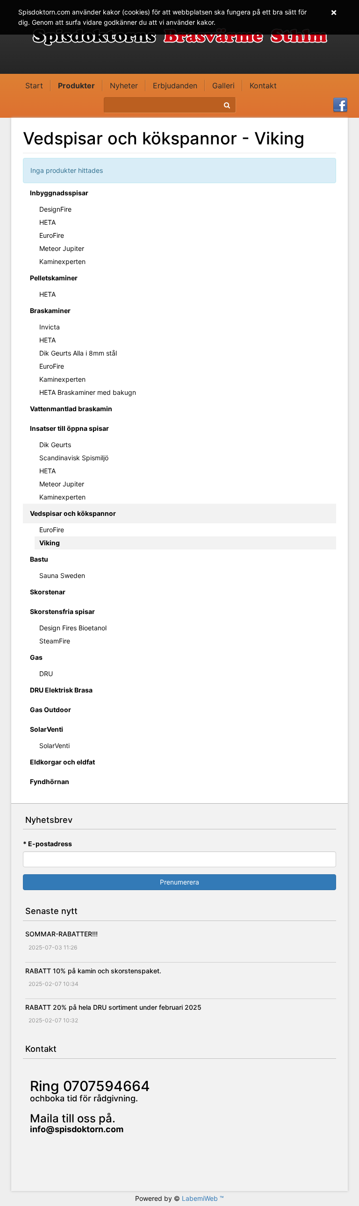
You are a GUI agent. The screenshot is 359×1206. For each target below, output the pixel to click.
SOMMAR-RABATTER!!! (61, 934)
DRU (46, 674)
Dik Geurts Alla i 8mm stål (78, 353)
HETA (47, 222)
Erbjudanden (175, 85)
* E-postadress (47, 844)
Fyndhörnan (49, 781)
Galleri (223, 85)
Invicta (49, 327)
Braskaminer (50, 310)
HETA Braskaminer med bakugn (87, 392)
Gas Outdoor (50, 710)
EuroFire (51, 235)
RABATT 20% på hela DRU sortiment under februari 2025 (113, 1007)
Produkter (76, 85)
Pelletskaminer (54, 278)
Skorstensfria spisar (62, 611)
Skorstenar (47, 592)
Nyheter (124, 85)
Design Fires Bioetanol (73, 628)
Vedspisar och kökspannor (73, 513)
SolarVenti (46, 729)
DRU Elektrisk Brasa (61, 690)
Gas (36, 657)
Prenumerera (179, 882)
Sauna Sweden (62, 575)
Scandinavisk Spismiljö (73, 458)
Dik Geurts (55, 445)
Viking (49, 543)
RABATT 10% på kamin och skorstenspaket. (93, 971)
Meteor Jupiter (61, 248)
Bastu (39, 559)
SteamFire (54, 641)
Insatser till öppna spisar (69, 428)
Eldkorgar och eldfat (62, 762)
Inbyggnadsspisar (59, 193)
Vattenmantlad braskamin (71, 409)
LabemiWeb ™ (203, 1198)
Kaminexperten (62, 261)
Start (34, 85)
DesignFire (55, 209)
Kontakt (263, 85)
